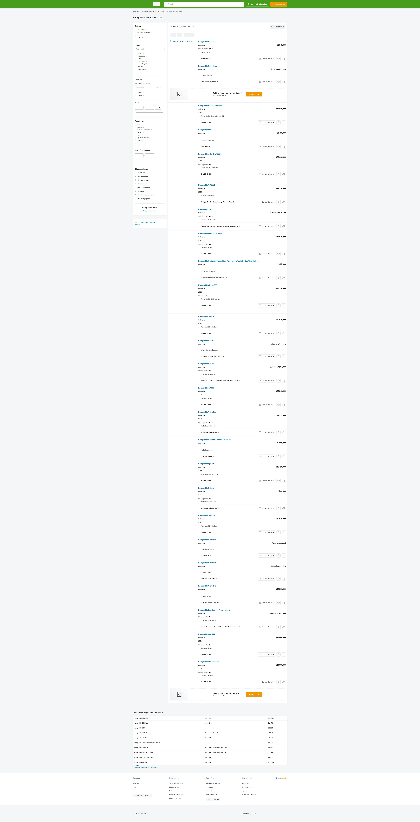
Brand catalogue (175, 798)
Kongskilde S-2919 (206, 341)
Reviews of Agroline (176, 794)
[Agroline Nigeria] (141, 4)
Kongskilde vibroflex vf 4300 (210, 233)
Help (134, 787)
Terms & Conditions (176, 783)
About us (136, 783)
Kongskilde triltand (206, 488)
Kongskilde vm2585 (206, 634)
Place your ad (254, 94)
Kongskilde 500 (204, 130)
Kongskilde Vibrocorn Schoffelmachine (214, 440)
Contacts (136, 791)
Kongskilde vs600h (206, 388)
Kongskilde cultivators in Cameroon (145, 767)
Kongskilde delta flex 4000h (209, 154)
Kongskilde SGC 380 (206, 42)
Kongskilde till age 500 (207, 285)
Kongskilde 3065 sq (206, 515)
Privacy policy (174, 787)
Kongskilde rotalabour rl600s (210, 106)
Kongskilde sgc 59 (206, 464)
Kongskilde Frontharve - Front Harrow (214, 610)
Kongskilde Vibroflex (207, 412)
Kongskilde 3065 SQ (206, 316)
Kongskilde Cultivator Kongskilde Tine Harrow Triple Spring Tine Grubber (228, 261)
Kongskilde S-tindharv (207, 563)
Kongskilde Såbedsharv (208, 66)
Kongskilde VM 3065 (206, 185)
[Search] (166, 4)
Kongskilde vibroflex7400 (208, 662)
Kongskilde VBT (205, 209)
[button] (278, 59)
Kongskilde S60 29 (206, 364)
